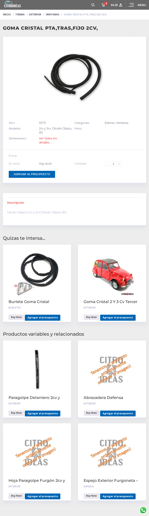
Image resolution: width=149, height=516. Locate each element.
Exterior (35, 14)
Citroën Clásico (61, 128)
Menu (142, 5)
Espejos (89, 486)
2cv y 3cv (45, 128)
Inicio (7, 14)
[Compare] (93, 5)
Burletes (15, 307)
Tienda (20, 14)
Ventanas (52, 14)
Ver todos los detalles (48, 140)
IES (41, 132)
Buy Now (16, 317)
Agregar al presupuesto (32, 174)
